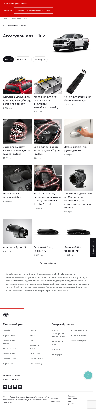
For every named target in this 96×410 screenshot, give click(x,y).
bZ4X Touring (36, 363)
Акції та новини (78, 335)
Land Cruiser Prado (9, 342)
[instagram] (15, 387)
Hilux (32, 340)
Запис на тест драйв (58, 343)
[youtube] (20, 387)
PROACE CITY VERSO (36, 347)
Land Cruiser (9, 353)
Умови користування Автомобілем (58, 333)
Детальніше (7, 10)
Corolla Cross (9, 358)
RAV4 (32, 335)
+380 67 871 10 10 (11, 379)
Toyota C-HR (9, 335)
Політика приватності (55, 399)
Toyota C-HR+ (36, 358)
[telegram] (5, 387)
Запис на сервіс (78, 340)
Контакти (56, 349)
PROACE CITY (9, 348)
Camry (33, 330)
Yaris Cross (35, 353)
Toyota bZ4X (9, 363)
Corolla (6, 330)
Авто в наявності (79, 330)
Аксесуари (57, 354)
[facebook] (10, 387)
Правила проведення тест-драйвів (72, 400)
